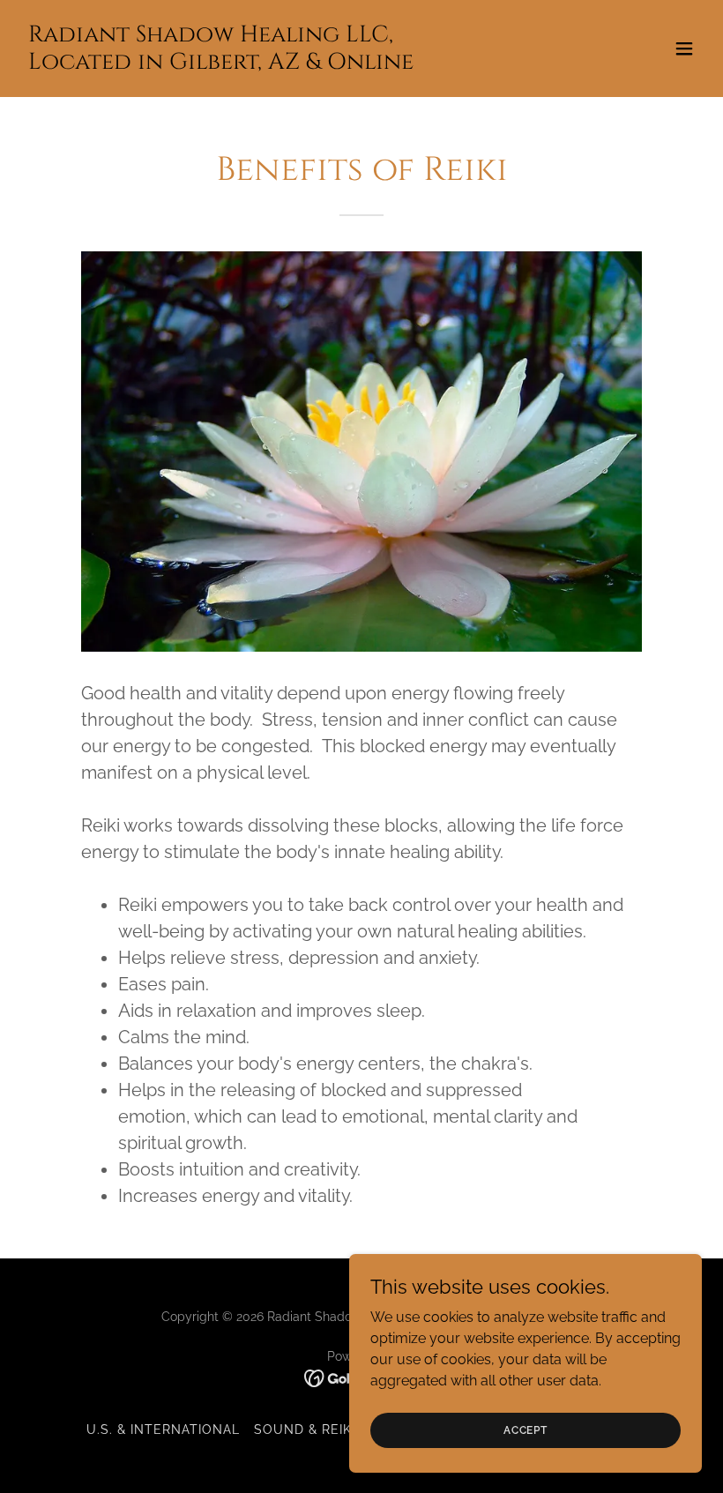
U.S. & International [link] (163, 1429)
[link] (221, 64)
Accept (525, 1429)
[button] (684, 48)
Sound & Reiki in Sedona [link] (345, 1429)
